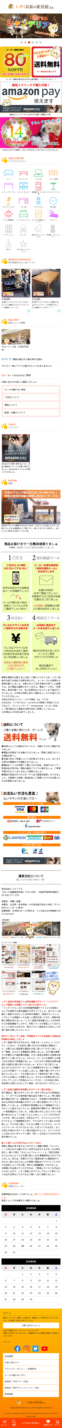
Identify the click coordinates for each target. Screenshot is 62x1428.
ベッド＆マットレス (23, 220)
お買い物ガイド (12, 1362)
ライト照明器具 (8, 220)
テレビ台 (39, 179)
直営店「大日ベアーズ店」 (17, 1381)
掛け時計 (53, 207)
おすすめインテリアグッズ (23, 250)
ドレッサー (23, 235)
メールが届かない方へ (15, 1375)
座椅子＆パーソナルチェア (38, 235)
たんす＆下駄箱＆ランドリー (38, 221)
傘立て (8, 249)
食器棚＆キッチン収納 (38, 193)
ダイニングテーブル (8, 192)
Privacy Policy (44, 1413)
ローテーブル (23, 179)
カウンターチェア (9, 207)
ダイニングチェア (23, 192)
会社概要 (9, 1356)
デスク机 (23, 207)
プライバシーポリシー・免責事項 (20, 1368)
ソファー (9, 179)
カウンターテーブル (53, 192)
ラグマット (53, 220)
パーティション (8, 235)
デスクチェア (38, 207)
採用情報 (9, 1393)
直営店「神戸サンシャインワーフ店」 (22, 1387)
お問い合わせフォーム (31, 1325)
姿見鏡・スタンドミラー (53, 235)
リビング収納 (53, 179)
